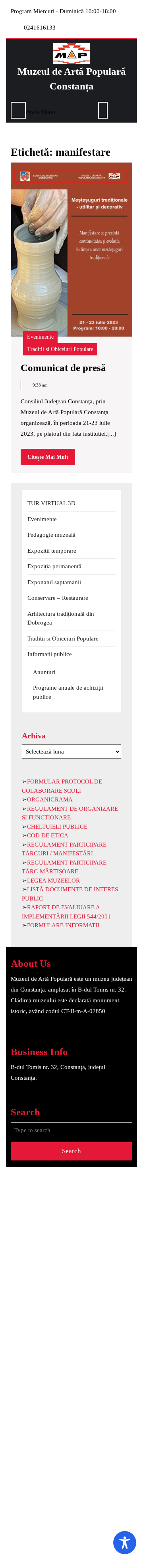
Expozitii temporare (51, 550)
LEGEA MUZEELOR (53, 880)
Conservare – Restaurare (57, 598)
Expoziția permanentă (54, 566)
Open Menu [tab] (40, 111)
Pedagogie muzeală (51, 535)
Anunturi (44, 672)
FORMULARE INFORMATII (63, 925)
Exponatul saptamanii (54, 582)
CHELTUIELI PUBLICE (57, 826)
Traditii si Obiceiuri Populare (60, 349)
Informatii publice (49, 654)
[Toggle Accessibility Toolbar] (124, 1542)
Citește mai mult (51, 459)
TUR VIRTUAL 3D (51, 503)
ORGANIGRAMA (50, 799)
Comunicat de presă (63, 367)
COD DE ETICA (47, 835)
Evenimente (40, 337)
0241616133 (40, 27)
